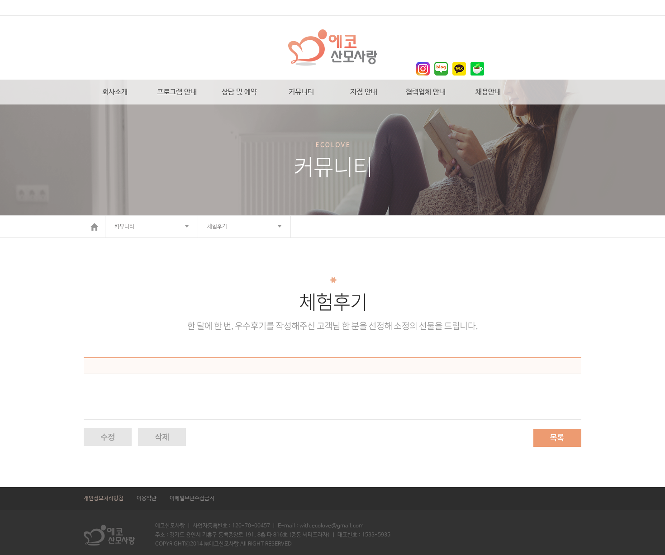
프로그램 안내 (177, 92)
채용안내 (488, 92)
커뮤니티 (301, 92)
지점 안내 (363, 92)
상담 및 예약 (239, 92)
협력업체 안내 (426, 92)
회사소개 (115, 92)
